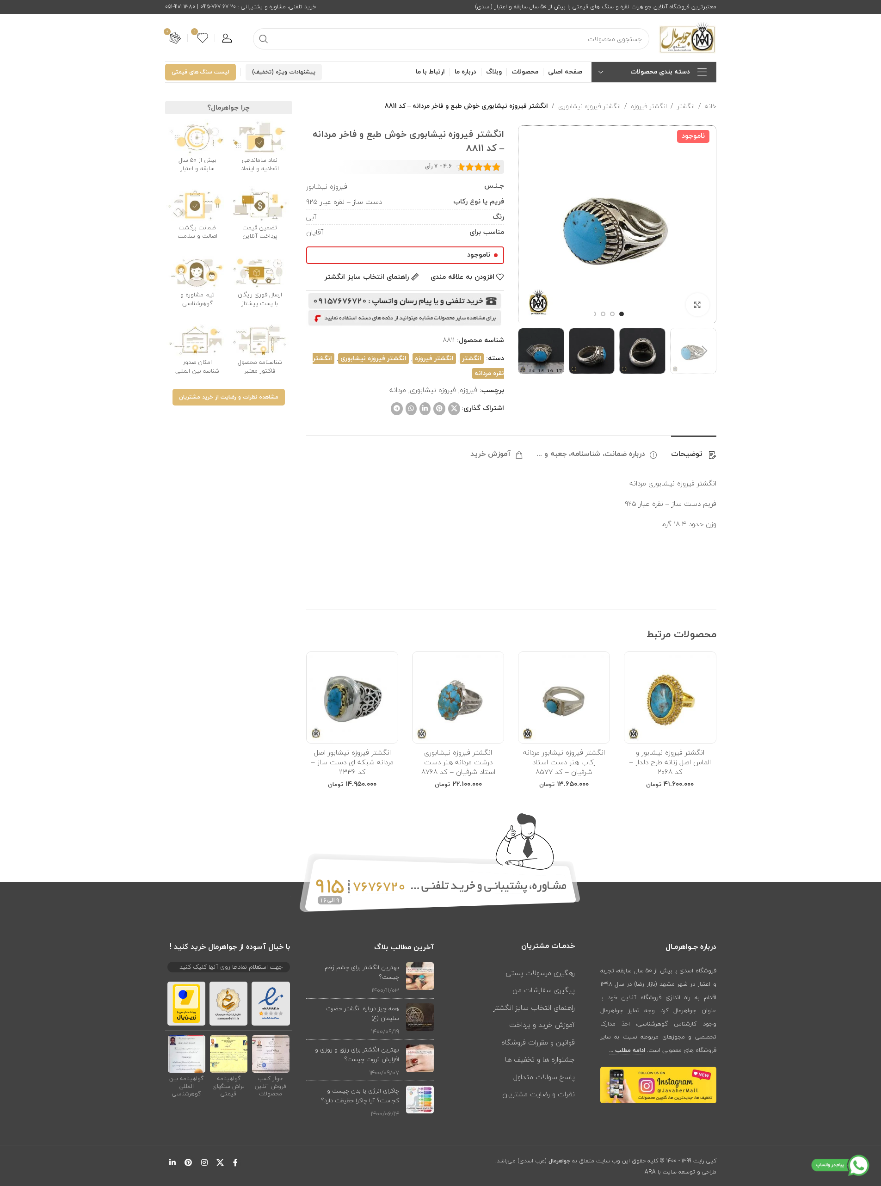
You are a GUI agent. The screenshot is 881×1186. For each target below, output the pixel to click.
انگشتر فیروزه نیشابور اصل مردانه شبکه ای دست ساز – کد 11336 (352, 762)
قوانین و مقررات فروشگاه (538, 1042)
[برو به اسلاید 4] (593, 314)
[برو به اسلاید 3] (603, 314)
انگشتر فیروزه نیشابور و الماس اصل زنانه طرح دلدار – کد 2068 (670, 762)
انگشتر (686, 106)
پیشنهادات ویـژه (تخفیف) (283, 72)
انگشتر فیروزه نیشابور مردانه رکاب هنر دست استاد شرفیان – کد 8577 (564, 762)
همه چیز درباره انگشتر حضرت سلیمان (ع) (362, 1013)
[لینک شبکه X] (454, 408)
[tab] (693, 450)
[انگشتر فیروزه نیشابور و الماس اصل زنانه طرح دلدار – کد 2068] (669, 697)
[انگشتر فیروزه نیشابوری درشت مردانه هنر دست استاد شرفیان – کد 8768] (458, 697)
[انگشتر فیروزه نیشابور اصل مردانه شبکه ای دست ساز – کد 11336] (352, 697)
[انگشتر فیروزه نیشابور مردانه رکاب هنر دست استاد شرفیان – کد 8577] (564, 697)
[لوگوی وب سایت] (687, 37)
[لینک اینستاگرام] (204, 1163)
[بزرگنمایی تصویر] (697, 304)
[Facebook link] (235, 1163)
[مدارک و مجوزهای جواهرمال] (271, 1053)
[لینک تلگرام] (397, 408)
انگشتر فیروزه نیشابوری (589, 106)
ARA (650, 1172)
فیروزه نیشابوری (433, 390)
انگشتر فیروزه (649, 106)
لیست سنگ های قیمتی (200, 72)
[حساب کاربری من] (227, 38)
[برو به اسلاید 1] (621, 314)
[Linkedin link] (425, 408)
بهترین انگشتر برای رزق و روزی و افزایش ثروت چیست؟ (357, 1054)
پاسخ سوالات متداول (544, 1077)
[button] (704, 351)
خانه (710, 106)
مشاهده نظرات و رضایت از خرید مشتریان (228, 397)
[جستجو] (263, 38)
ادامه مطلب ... (627, 1050)
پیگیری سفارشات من (543, 990)
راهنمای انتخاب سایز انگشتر (534, 1008)
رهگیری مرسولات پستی (540, 973)
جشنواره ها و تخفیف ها (540, 1059)
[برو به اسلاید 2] (612, 314)
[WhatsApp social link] (411, 408)
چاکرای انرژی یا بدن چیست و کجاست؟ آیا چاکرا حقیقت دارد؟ (360, 1096)
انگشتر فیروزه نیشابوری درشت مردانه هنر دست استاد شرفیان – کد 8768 (458, 762)
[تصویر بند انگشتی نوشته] (420, 978)
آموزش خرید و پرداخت (542, 1025)
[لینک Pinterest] (439, 408)
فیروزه (468, 390)
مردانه (397, 390)
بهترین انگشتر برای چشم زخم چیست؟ (362, 972)
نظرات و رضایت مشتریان (538, 1094)
